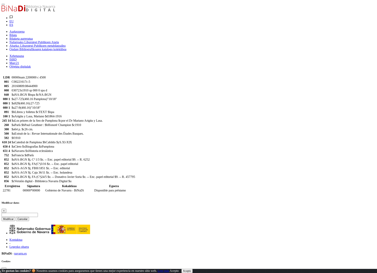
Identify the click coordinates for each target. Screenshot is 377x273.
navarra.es (20, 253)
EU (11, 21)
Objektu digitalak (20, 66)
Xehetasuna (16, 56)
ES (11, 25)
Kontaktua (15, 239)
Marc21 (14, 63)
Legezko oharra (19, 246)
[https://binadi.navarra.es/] (28, 10)
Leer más (163, 270)
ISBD (13, 59)
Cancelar (22, 219)
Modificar (8, 219)
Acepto (174, 270)
